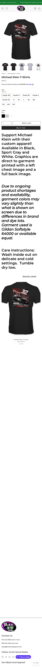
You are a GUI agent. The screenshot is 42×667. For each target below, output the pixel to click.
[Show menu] (2, 8)
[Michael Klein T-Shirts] (21, 308)
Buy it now (21, 128)
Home (3, 73)
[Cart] (39, 8)
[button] (7, 8)
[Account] (35, 8)
